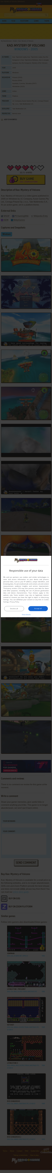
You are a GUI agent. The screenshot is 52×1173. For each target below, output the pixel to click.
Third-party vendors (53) (12, 588)
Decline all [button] (14, 609)
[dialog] (26, 586)
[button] (26, 614)
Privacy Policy (14, 602)
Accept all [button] (38, 608)
